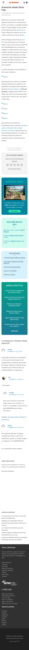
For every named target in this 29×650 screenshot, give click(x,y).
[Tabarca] (4, 77)
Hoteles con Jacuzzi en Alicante (9, 603)
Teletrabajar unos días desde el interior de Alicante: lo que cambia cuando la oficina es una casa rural (14, 523)
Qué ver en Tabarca (9, 274)
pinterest (4, 620)
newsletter (4, 611)
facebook (4, 613)
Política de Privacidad (7, 568)
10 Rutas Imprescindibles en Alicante (15, 257)
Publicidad (4, 564)
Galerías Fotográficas (19, 13)
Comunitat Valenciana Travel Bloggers (12, 555)
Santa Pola (19, 30)
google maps (5, 615)
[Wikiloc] (27, 2)
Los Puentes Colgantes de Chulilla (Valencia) (13, 262)
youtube (4, 624)
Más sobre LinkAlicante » (8, 471)
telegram (4, 622)
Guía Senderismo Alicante (8, 595)
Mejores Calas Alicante (7, 601)
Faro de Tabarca (14, 89)
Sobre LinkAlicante (6, 562)
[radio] (7, 165)
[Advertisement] (14, 493)
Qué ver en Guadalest (10, 271)
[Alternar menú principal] (3, 2)
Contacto (4, 572)
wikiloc (3, 618)
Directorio (4, 576)
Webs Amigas (5, 574)
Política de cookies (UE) (7, 570)
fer (9, 377)
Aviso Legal (4, 566)
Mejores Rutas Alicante (7, 593)
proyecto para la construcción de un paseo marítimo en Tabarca (14, 128)
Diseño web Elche (14, 641)
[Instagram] (24, 2)
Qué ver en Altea (6, 597)
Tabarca (21, 35)
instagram (4, 617)
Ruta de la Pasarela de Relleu (12, 267)
